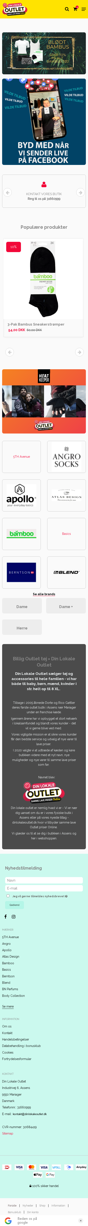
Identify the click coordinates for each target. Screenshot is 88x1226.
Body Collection (13, 995)
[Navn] (44, 880)
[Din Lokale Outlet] (15, 9)
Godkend (14, 905)
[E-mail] (44, 888)
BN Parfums (10, 989)
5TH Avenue (21, 456)
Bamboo (8, 963)
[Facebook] (7, 916)
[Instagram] (16, 916)
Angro (6, 943)
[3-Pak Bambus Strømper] (43, 279)
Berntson (8, 976)
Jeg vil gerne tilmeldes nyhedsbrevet (41, 895)
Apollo (7, 950)
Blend (6, 982)
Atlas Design (10, 956)
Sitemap (7, 1133)
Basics (66, 533)
